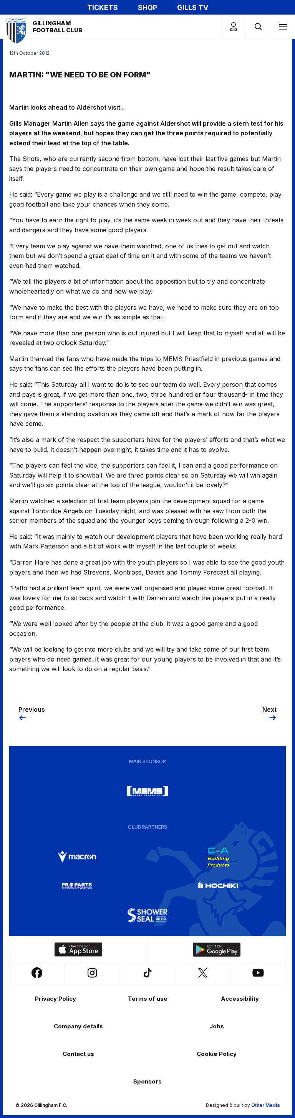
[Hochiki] (218, 886)
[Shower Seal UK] (147, 915)
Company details (78, 1026)
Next (269, 709)
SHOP (147, 7)
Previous (31, 709)
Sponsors (147, 1081)
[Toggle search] (258, 27)
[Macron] (77, 856)
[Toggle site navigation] (282, 26)
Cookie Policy (217, 1053)
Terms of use (147, 998)
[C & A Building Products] (218, 856)
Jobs (216, 1026)
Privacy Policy (55, 998)
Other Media (265, 1105)
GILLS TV (192, 7)
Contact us (78, 1053)
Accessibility (240, 998)
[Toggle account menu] (233, 27)
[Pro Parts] (77, 886)
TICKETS (102, 7)
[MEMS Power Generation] (147, 791)
